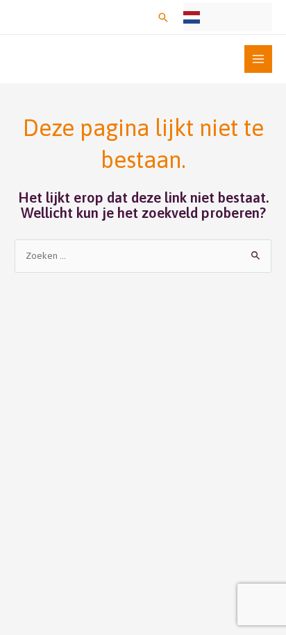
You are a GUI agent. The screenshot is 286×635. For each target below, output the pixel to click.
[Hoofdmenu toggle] (258, 59)
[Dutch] (227, 17)
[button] (163, 17)
